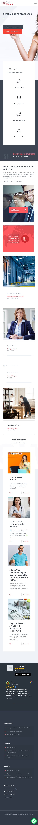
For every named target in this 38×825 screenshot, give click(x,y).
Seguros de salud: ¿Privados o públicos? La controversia (18, 627)
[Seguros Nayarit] (7, 2)
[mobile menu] (35, 2)
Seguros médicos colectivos (14, 731)
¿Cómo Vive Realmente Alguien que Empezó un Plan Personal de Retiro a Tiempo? (19, 575)
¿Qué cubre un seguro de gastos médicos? (17, 524)
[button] (34, 821)
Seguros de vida (11, 346)
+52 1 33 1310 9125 (10, 794)
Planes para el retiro (13, 373)
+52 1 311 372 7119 (10, 791)
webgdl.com (19, 816)
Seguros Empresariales (13, 293)
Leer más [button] (9, 698)
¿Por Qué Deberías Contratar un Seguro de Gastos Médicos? (19, 751)
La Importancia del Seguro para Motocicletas (19, 777)
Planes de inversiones (13, 425)
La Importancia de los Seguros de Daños (18, 728)
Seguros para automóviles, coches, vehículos (19, 774)
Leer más (26, 493)
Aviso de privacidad (23, 814)
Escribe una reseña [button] (22, 675)
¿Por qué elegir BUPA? (16, 478)
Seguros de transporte (13, 734)
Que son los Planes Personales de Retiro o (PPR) (18, 756)
